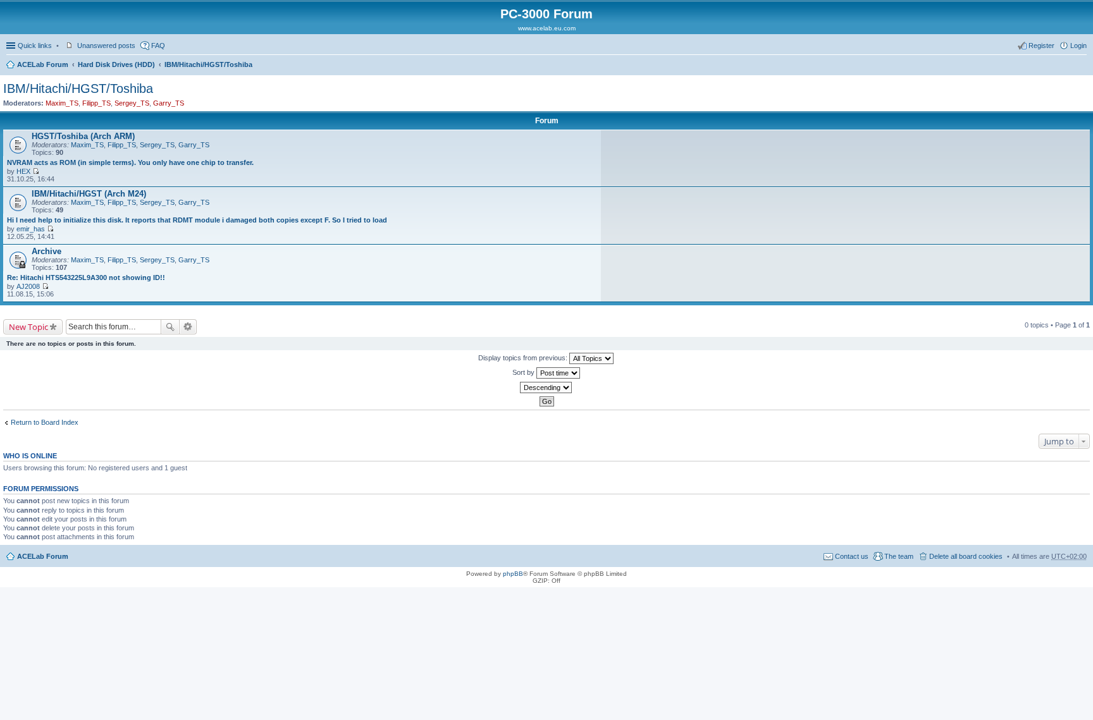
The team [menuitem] (898, 556)
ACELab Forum (42, 64)
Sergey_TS (131, 103)
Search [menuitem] (1082, 66)
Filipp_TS (96, 103)
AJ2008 (28, 286)
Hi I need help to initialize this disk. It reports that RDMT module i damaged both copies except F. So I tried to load (197, 220)
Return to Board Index (44, 422)
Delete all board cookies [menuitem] (966, 556)
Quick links (35, 45)
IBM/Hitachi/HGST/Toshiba (208, 64)
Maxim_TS (62, 103)
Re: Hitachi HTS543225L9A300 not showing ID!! (86, 277)
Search (170, 326)
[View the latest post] (35, 171)
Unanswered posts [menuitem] (106, 45)
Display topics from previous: (523, 358)
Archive (46, 251)
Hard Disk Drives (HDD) (116, 64)
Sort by (524, 372)
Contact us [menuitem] (851, 556)
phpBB (513, 573)
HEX (23, 171)
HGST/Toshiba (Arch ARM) (83, 136)
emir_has (30, 229)
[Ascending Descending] (546, 387)
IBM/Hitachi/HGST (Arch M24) (89, 193)
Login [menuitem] (1078, 45)
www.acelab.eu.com (547, 28)
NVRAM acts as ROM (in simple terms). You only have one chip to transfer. (130, 162)
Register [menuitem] (1041, 45)
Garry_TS (168, 103)
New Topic (28, 327)
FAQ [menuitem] (158, 45)
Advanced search (188, 326)
